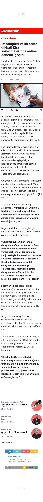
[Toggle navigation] (39, 31)
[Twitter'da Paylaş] (2, 110)
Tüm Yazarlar (6, 442)
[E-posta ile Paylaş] (17, 110)
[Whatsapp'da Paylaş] (12, 110)
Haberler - (5, 38)
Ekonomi (12, 38)
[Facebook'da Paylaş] (7, 110)
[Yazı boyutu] (41, 110)
